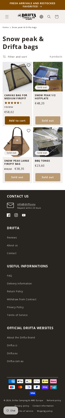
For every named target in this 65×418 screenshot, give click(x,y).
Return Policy (15, 291)
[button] (7, 17)
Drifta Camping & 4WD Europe (27, 400)
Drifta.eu (12, 353)
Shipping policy (45, 411)
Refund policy (54, 400)
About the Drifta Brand (21, 337)
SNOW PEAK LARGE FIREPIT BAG (16, 162)
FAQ (9, 275)
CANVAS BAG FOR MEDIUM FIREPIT (15, 97)
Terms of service (24, 411)
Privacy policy (22, 405)
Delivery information (19, 283)
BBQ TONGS (42, 160)
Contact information (43, 405)
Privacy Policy (15, 307)
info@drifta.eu (26, 204)
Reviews (12, 237)
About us (12, 245)
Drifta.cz (12, 345)
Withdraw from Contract (21, 299)
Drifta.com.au (15, 361)
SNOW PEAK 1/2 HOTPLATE (45, 97)
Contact (11, 253)
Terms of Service (17, 315)
